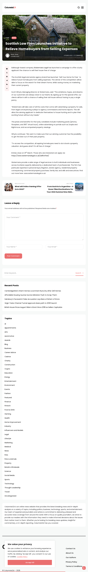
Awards (7, 340)
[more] (7, 88)
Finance (8, 402)
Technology (9, 483)
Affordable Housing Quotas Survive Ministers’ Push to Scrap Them (31, 295)
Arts (6, 332)
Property (8, 463)
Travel (7, 492)
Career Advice (10, 352)
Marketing (8, 443)
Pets (6, 455)
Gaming (8, 414)
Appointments (10, 328)
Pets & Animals (10, 459)
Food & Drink (10, 410)
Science (8, 471)
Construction (10, 365)
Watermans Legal (41, 68)
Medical (8, 447)
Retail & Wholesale (12, 467)
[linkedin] (7, 84)
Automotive (9, 336)
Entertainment (10, 381)
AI (5, 324)
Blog (6, 344)
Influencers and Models (14, 430)
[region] (30, 554)
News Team (14, 54)
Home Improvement (13, 422)
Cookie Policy (22, 557)
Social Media (10, 475)
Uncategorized (10, 496)
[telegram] (7, 80)
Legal (7, 434)
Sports (7, 479)
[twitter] (7, 72)
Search (78, 273)
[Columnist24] (10, 7)
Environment (10, 385)
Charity (7, 361)
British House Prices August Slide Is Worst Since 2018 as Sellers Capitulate (33, 307)
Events (7, 389)
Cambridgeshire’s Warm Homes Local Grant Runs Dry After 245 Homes (33, 291)
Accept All (30, 562)
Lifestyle (8, 438)
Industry (8, 426)
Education (9, 373)
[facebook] (7, 68)
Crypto (7, 369)
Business (8, 348)
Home (7, 38)
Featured (8, 397)
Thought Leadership (13, 487)
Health (7, 418)
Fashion (8, 393)
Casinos (8, 356)
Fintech (8, 406)
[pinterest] (7, 76)
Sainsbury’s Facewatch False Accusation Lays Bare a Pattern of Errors (32, 299)
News (14, 38)
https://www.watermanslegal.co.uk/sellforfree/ (30, 156)
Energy (7, 377)
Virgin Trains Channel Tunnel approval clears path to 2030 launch (31, 303)
